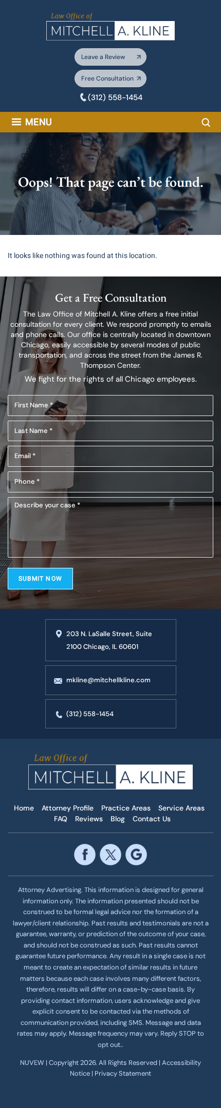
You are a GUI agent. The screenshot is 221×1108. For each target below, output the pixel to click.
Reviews (89, 818)
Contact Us (152, 818)
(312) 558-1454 (115, 98)
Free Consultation (107, 78)
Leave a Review (103, 57)
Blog (117, 818)
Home (24, 808)
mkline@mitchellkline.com (108, 680)
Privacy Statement (123, 1073)
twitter (110, 854)
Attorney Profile (68, 808)
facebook (84, 854)
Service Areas (181, 808)
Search (206, 122)
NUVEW (32, 1062)
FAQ (60, 818)
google (135, 854)
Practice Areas (126, 808)
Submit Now (40, 578)
